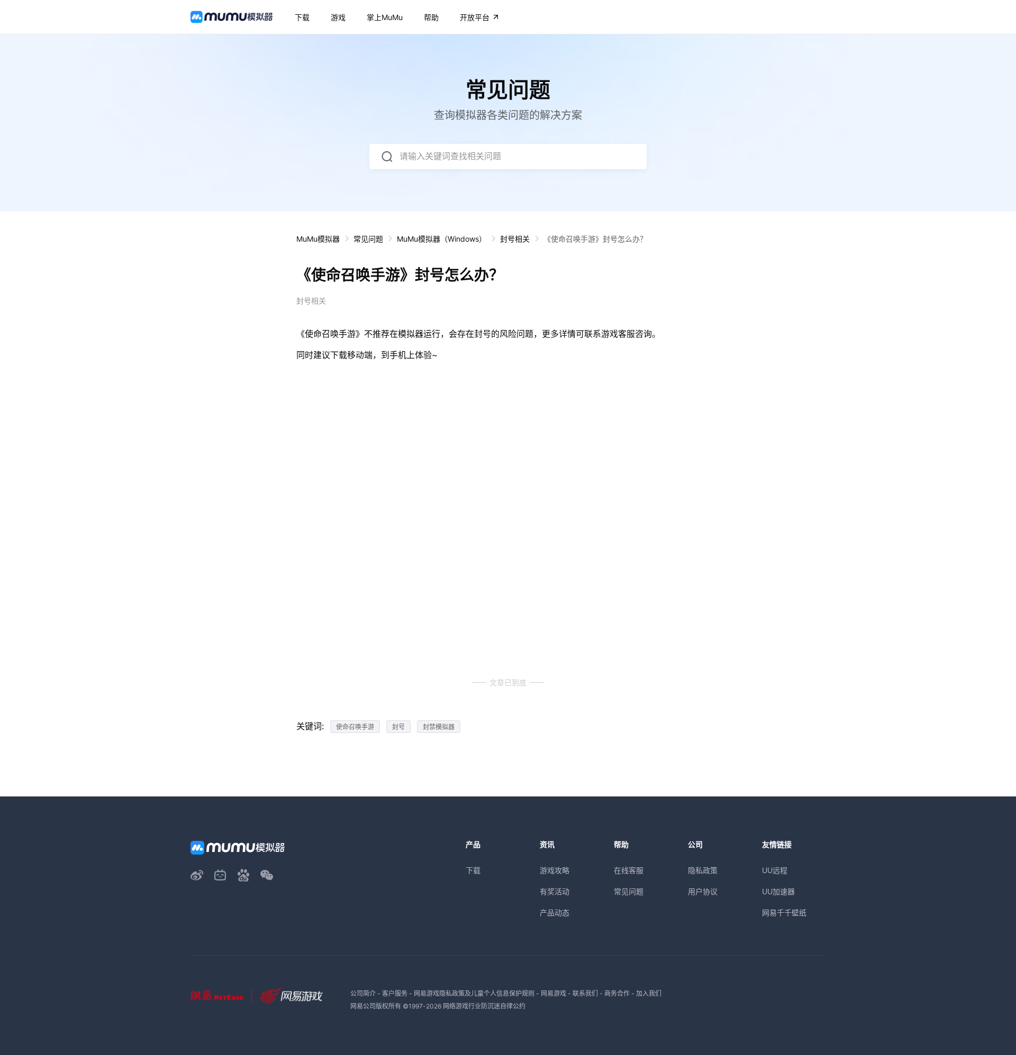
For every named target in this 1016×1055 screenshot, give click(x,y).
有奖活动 (554, 891)
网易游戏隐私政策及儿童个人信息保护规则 (474, 993)
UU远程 (774, 870)
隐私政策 (703, 870)
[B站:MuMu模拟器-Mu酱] (220, 875)
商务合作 (617, 993)
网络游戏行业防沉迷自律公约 (484, 1006)
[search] (386, 156)
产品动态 (554, 912)
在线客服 (628, 870)
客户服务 (394, 993)
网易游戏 (553, 993)
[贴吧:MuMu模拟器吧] (243, 875)
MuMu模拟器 (318, 238)
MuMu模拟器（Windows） (441, 238)
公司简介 (363, 993)
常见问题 (368, 238)
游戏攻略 (554, 870)
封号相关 (515, 238)
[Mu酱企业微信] (266, 875)
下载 (473, 870)
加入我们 (648, 993)
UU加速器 (778, 891)
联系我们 (585, 993)
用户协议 (703, 891)
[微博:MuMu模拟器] (196, 875)
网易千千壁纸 (784, 912)
